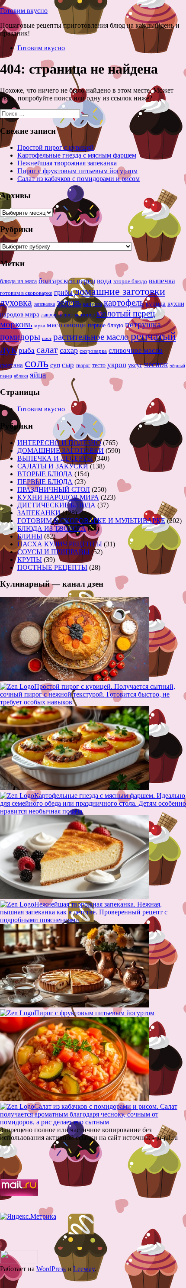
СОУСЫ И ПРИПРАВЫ (53, 551)
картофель (124, 302)
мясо (54, 325)
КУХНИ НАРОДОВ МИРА (58, 497)
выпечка (162, 281)
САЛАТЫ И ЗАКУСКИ (52, 466)
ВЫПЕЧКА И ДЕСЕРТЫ (55, 458)
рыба (27, 350)
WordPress (51, 1268)
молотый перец (125, 313)
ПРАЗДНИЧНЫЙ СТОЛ (53, 489)
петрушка (143, 324)
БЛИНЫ (29, 536)
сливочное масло (136, 350)
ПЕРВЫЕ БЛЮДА (45, 481)
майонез (85, 314)
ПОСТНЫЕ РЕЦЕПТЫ (52, 567)
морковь (16, 324)
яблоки (21, 376)
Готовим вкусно (24, 10)
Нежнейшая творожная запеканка (67, 163)
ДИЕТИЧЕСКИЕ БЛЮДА (56, 505)
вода (104, 281)
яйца (38, 374)
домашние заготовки (119, 291)
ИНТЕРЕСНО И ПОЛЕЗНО (59, 442)
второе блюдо (130, 281)
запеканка (44, 304)
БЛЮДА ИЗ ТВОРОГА (51, 528)
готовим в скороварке (26, 293)
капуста (92, 304)
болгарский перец (66, 281)
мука (39, 325)
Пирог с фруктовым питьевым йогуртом (77, 170)
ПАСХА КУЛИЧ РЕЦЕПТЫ (59, 544)
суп (55, 364)
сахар (69, 350)
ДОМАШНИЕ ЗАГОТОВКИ (60, 450)
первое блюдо (105, 325)
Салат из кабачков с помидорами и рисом (78, 178)
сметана (11, 365)
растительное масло (91, 337)
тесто (99, 365)
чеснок (156, 364)
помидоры (20, 337)
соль (36, 363)
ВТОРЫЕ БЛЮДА (45, 474)
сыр (68, 365)
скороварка (93, 351)
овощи (75, 324)
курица (156, 303)
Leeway (84, 1268)
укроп (116, 365)
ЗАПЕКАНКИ (39, 512)
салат (47, 349)
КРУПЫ (29, 559)
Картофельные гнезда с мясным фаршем (76, 155)
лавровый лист (57, 315)
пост (46, 338)
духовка (16, 302)
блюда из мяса (18, 281)
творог (83, 365)
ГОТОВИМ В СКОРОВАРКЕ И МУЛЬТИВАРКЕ (91, 520)
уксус (135, 365)
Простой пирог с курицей (55, 147)
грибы (63, 292)
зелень (69, 302)
